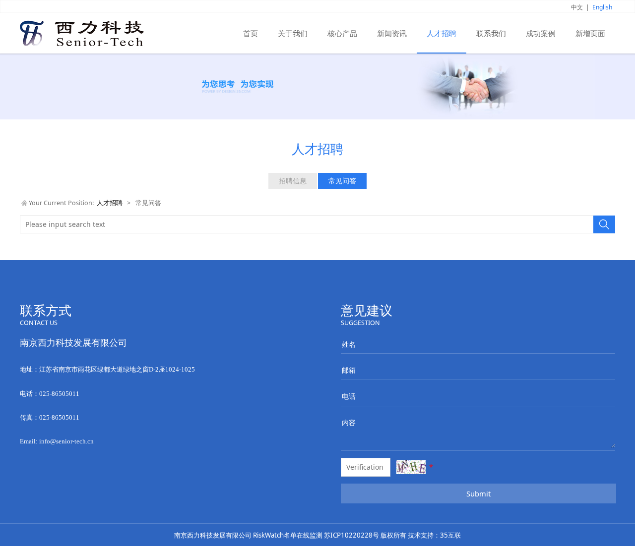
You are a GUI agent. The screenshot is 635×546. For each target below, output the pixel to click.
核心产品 (342, 33)
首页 (250, 33)
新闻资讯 (392, 33)
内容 (348, 422)
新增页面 (590, 33)
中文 (577, 7)
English (602, 7)
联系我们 (491, 33)
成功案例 (541, 33)
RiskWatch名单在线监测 (287, 535)
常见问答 (342, 180)
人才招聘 (441, 33)
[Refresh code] (410, 467)
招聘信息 (293, 180)
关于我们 (293, 33)
